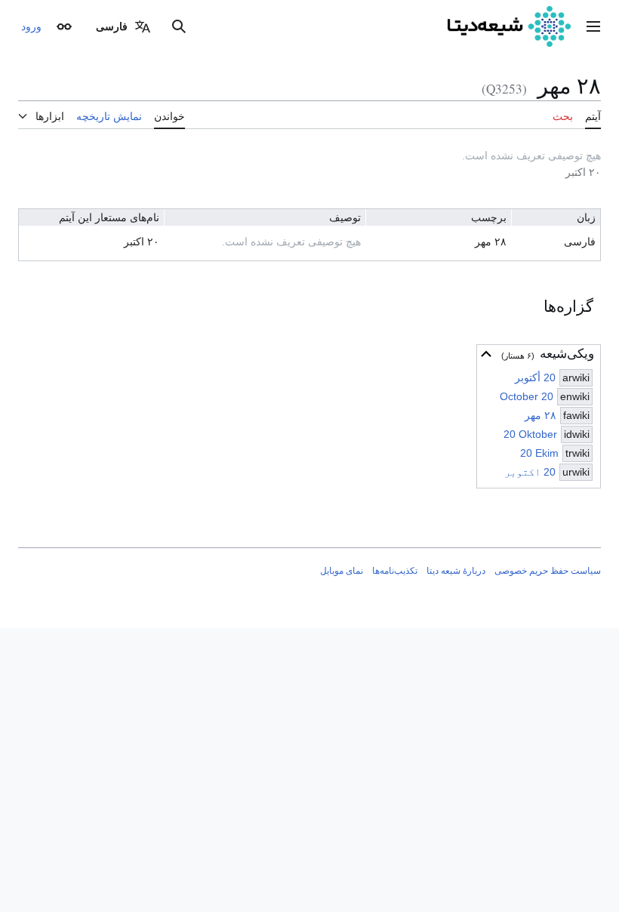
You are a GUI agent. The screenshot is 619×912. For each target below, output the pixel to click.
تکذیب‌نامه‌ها (394, 570)
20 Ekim (539, 453)
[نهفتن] (486, 354)
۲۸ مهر (540, 415)
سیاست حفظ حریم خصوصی (547, 570)
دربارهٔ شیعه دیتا (456, 570)
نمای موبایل (341, 570)
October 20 (526, 396)
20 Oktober (530, 434)
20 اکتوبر (530, 472)
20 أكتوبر (535, 377)
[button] (593, 26)
